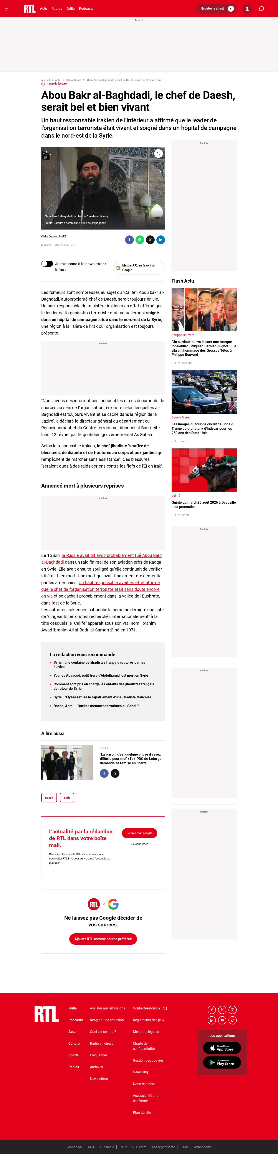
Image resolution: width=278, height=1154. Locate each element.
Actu (43, 9)
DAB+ (184, 1147)
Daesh (49, 797)
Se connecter (139, 844)
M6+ (91, 1147)
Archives (96, 1067)
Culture (74, 1043)
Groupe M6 (75, 1147)
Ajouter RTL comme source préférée (103, 939)
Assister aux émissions (107, 1008)
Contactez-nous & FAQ (150, 1008)
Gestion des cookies (148, 1060)
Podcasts (86, 9)
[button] (216, 8)
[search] (261, 9)
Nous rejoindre (144, 1084)
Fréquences (99, 1055)
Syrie (67, 797)
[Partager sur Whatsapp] (140, 239)
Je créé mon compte (139, 833)
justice (104, 748)
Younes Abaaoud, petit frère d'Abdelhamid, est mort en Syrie (101, 675)
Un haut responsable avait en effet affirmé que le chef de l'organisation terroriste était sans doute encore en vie (100, 589)
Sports (73, 1055)
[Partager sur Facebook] (129, 239)
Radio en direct (101, 1043)
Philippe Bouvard (183, 334)
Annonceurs (203, 1147)
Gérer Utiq (140, 1072)
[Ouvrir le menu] (6, 8)
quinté (176, 495)
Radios (56, 9)
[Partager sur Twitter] (150, 239)
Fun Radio (107, 1147)
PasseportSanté (163, 1147)
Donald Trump (181, 417)
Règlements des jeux (148, 1020)
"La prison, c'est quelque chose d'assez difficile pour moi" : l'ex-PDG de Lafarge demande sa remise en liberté (130, 758)
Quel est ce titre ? (103, 1032)
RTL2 (123, 1147)
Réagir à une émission (107, 1020)
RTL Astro (139, 1147)
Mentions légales (146, 1032)
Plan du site (142, 1113)
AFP (63, 236)
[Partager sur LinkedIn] (160, 239)
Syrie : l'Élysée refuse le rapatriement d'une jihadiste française (102, 697)
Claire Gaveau (50, 236)
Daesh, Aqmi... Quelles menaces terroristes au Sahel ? (96, 706)
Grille (70, 9)
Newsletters (99, 1079)
